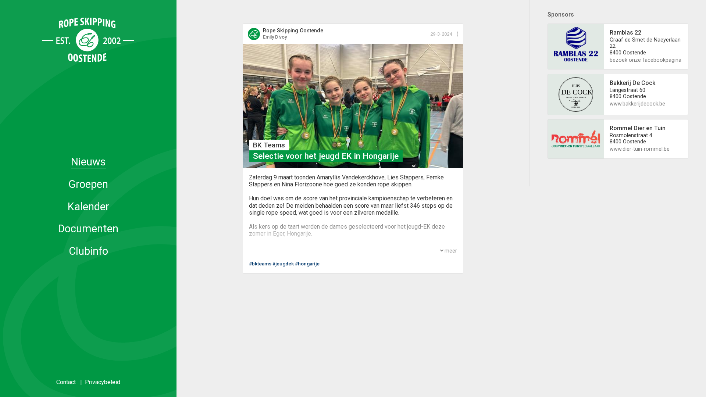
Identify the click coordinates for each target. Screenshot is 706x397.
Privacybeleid (102, 382)
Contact (66, 382)
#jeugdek (283, 264)
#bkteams (260, 264)
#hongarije (307, 264)
